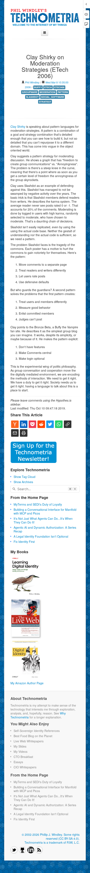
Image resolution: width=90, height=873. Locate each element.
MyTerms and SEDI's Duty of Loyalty (38, 504)
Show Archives (23, 482)
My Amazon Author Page (27, 683)
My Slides (20, 746)
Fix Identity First (24, 541)
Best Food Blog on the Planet (33, 736)
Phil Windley (32, 82)
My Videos (20, 751)
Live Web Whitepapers (29, 741)
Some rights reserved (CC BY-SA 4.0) (63, 836)
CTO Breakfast (23, 757)
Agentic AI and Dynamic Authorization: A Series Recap (45, 529)
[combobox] (45, 489)
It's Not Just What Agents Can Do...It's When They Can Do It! (43, 520)
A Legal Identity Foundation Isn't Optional (41, 536)
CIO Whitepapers (25, 767)
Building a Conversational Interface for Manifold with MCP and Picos (45, 511)
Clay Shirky (17, 126)
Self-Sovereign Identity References (37, 731)
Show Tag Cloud (24, 477)
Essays (18, 762)
